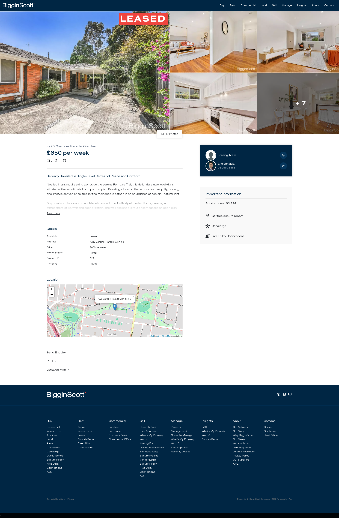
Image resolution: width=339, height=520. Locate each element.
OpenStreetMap (164, 336)
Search (82, 427)
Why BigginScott (243, 435)
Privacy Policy (241, 455)
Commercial (248, 5)
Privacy (70, 499)
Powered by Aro (284, 499)
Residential (53, 427)
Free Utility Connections (228, 236)
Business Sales (118, 435)
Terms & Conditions (56, 499)
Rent (232, 5)
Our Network (240, 427)
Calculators (53, 447)
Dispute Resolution (244, 451)
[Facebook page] (279, 394)
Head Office (271, 435)
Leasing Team (227, 155)
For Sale (113, 427)
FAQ (204, 427)
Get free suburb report (227, 216)
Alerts (50, 443)
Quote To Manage (181, 435)
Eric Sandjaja (226, 163)
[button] (52, 361)
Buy (222, 5)
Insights (302, 5)
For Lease (115, 431)
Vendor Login (148, 459)
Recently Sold (148, 427)
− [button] (51, 294)
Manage (287, 5)
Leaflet (151, 336)
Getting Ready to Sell (152, 447)
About (315, 5)
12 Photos (171, 134)
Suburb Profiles (149, 455)
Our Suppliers (241, 459)
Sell (274, 5)
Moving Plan (147, 443)
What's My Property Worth (151, 437)
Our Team (239, 439)
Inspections (54, 431)
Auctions (52, 435)
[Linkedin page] (284, 394)
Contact (329, 5)
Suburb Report (55, 459)
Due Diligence (55, 455)
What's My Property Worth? (182, 441)
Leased (82, 435)
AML (49, 471)
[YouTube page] (289, 394)
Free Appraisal (148, 431)
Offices (268, 427)
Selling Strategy (149, 451)
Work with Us (241, 443)
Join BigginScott (242, 447)
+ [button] (51, 289)
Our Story (238, 431)
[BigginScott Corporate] (18, 5)
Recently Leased (181, 451)
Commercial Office (120, 439)
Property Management (179, 429)
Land (264, 5)
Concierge (219, 226)
